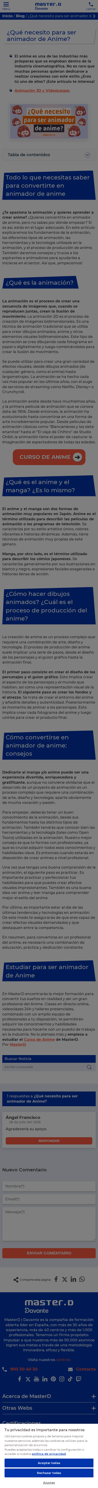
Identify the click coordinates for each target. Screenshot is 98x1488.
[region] (49, 1455)
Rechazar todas (49, 1473)
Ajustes (49, 1482)
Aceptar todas (49, 1463)
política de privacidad (49, 1454)
